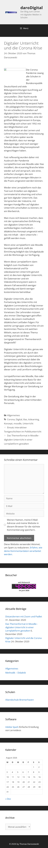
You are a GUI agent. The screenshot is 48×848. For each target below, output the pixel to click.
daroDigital (31, 7)
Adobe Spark (12, 726)
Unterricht (28, 423)
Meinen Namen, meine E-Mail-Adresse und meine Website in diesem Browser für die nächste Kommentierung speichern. (23, 524)
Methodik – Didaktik (15, 672)
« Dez (8, 798)
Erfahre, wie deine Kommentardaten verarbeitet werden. (23, 551)
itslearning (33, 419)
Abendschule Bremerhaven (19, 699)
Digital (19, 419)
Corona (11, 419)
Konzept (8, 423)
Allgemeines (13, 415)
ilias (25, 419)
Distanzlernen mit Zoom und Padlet (23, 616)
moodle (18, 423)
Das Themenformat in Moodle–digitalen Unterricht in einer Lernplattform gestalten (21, 439)
